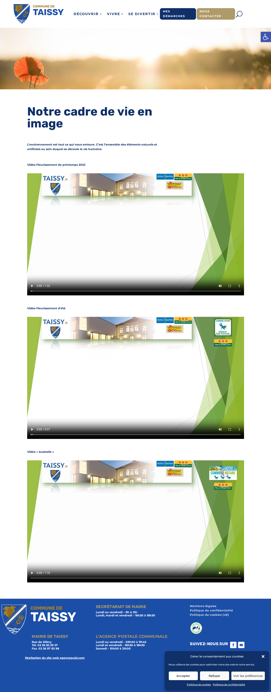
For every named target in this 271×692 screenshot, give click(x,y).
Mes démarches (174, 14)
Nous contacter (210, 14)
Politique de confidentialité (229, 684)
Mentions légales (203, 606)
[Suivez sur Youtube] (241, 645)
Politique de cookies (199, 684)
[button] (266, 37)
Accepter (183, 676)
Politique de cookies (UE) (209, 615)
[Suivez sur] (249, 645)
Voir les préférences (248, 676)
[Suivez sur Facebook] (233, 645)
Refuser (214, 676)
